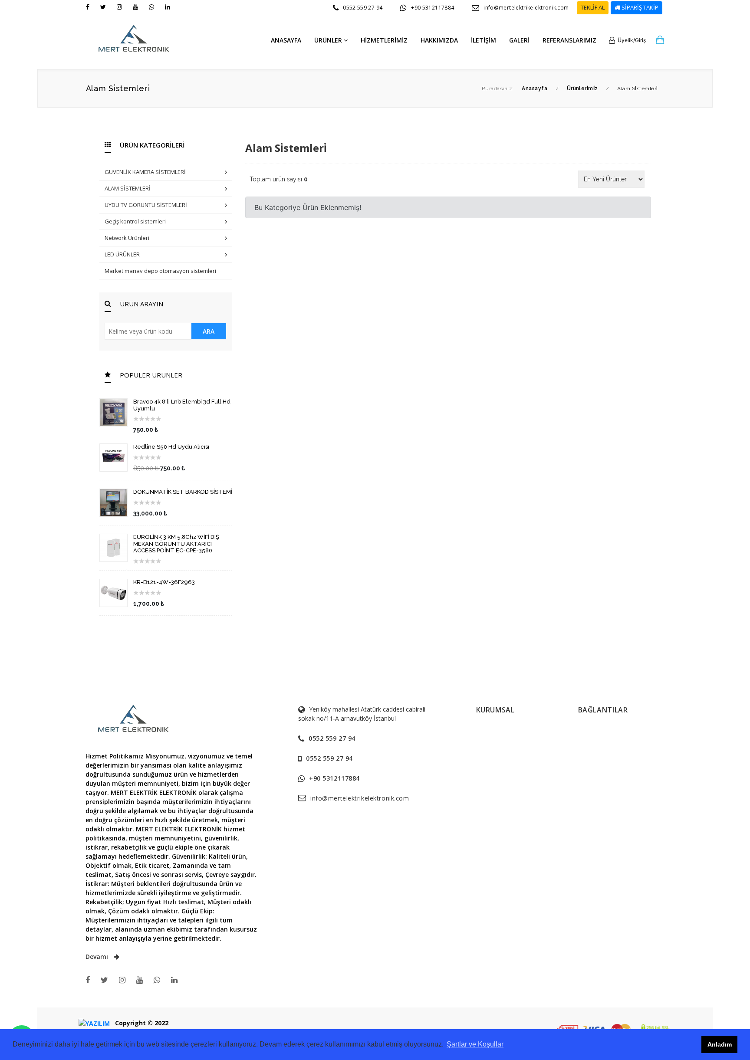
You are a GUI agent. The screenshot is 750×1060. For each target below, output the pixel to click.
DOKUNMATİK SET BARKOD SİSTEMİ (182, 492)
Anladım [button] (719, 1044)
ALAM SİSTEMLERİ (128, 188)
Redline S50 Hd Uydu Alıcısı (171, 446)
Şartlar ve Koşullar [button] (475, 1044)
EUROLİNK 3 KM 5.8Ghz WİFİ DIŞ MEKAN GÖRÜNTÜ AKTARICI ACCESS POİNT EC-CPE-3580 (176, 544)
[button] (627, 40)
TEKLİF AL (593, 7)
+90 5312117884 (432, 7)
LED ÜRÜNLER (122, 254)
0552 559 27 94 (362, 7)
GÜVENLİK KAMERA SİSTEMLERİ (145, 172)
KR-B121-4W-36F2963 (164, 582)
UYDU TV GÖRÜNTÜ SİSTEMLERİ (146, 205)
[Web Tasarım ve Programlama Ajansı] (94, 1023)
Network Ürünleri (127, 238)
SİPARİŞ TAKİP (639, 7)
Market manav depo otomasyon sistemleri (160, 271)
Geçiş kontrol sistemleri (135, 221)
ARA (208, 331)
